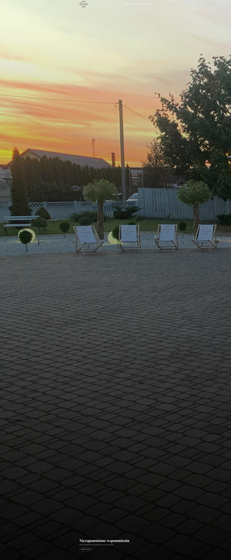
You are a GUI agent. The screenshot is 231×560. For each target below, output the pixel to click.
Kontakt (149, 4)
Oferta (137, 4)
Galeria (143, 4)
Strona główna (128, 4)
